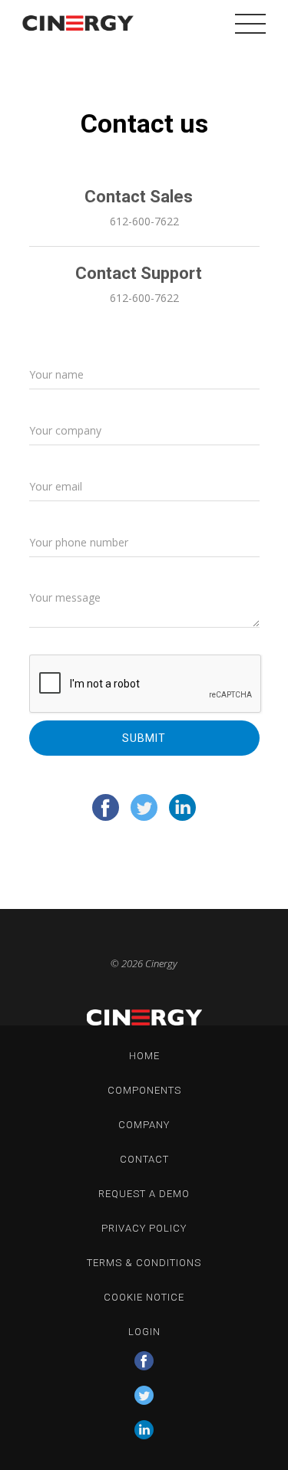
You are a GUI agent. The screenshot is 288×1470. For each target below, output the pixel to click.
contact (144, 1159)
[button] (250, 23)
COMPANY (144, 1124)
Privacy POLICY (144, 1228)
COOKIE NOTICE (144, 1297)
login (144, 1331)
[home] (74, 23)
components (144, 1090)
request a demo (144, 1193)
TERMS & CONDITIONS (144, 1262)
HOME (144, 1055)
